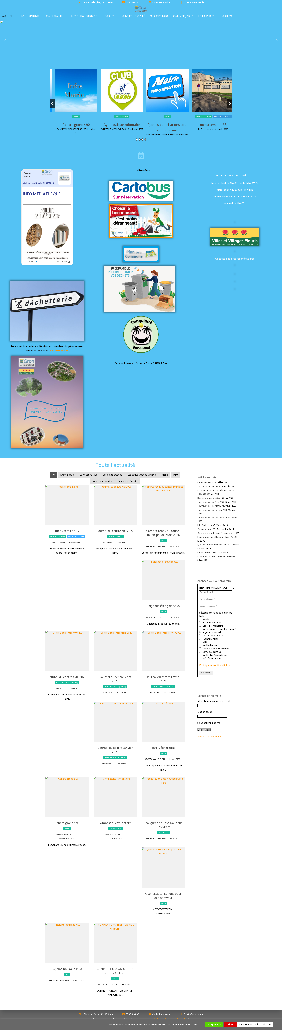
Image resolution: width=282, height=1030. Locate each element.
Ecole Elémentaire (212, 625)
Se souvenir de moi (210, 722)
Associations (159, 16)
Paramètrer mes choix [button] (249, 1024)
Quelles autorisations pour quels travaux (163, 896)
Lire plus (267, 1024)
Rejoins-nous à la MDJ (67, 969)
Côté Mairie (54, 16)
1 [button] (137, 139)
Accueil (7, 16)
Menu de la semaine (154, 117)
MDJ (175, 474)
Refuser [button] (230, 1024)
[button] (5, 40)
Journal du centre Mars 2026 (115, 679)
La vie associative (72, 117)
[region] (141, 40)
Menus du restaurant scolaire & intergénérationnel (218, 630)
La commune (30, 16)
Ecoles (109, 16)
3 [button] (142, 139)
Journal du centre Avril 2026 (67, 677)
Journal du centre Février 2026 (163, 679)
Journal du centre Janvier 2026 (115, 750)
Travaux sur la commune (215, 648)
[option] (72, 100)
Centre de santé (133, 16)
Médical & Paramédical (214, 655)
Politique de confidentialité (214, 665)
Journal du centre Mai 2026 (209, 124)
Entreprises (206, 16)
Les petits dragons (210, 116)
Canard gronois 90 (67, 823)
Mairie (118, 117)
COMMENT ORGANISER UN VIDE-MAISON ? (115, 971)
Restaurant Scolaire (173, 117)
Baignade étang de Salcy (163, 606)
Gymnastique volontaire (73, 124)
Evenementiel (67, 474)
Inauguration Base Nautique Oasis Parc (163, 825)
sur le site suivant (60, 350)
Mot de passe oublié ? (209, 736)
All (54, 474)
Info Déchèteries (163, 748)
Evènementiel (210, 638)
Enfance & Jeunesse (83, 16)
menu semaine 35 (164, 124)
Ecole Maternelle (211, 622)
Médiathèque (209, 645)
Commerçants (183, 16)
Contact (228, 16)
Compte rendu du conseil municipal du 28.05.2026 (163, 533)
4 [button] (145, 139)
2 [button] (140, 139)
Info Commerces (211, 658)
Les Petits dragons (212, 635)
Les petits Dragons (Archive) (142, 474)
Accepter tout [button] (214, 1024)
